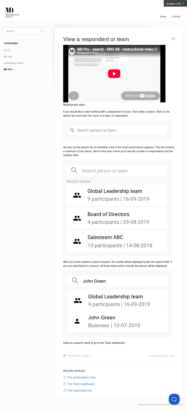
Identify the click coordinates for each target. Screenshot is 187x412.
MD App (8, 56)
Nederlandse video (74, 104)
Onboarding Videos (14, 63)
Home (163, 16)
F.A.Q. (7, 50)
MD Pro (8, 69)
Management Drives (148, 404)
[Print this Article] (173, 39)
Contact (176, 16)
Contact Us (86, 355)
